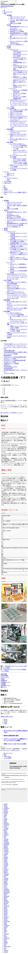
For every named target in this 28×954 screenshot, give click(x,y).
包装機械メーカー (6, 682)
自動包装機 (4, 674)
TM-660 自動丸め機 (9, 350)
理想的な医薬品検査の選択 (11, 735)
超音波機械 (10, 142)
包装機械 (3, 683)
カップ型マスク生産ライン (17, 144)
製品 (5, 13)
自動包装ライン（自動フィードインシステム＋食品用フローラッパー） (20, 78)
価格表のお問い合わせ (7, 716)
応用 (8, 179)
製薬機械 (9, 15)
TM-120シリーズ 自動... (10, 358)
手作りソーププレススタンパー (18, 116)
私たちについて (8, 12)
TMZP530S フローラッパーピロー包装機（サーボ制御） (20, 67)
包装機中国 (4, 680)
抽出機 (9, 46)
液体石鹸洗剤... (8, 355)
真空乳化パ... (7, 365)
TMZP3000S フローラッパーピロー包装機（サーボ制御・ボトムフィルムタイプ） (18, 249)
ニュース (6, 171)
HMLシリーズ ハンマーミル (18, 16)
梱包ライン (4, 687)
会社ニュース (10, 173)
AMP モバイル (15, 750)
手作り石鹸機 (10, 108)
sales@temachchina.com (16, 703)
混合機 (9, 25)
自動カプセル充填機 (15, 23)
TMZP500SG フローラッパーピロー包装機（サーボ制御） (20, 59)
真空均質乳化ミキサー (16, 29)
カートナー (13, 88)
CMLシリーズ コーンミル (17, 18)
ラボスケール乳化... (9, 373)
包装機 (9, 47)
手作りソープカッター (16, 113)
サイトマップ (6, 750)
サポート (6, 176)
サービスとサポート (12, 178)
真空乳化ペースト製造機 (17, 31)
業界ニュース (10, 175)
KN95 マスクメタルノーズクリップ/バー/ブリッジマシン (20, 152)
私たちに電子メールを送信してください (12, 412)
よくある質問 (7, 181)
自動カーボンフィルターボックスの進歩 (15, 743)
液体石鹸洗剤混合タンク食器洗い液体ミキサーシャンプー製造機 (18, 34)
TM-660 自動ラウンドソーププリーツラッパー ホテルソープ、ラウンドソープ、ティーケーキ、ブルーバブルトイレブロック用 (18, 103)
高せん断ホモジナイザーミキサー (16, 218)
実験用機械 (10, 129)
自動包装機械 (4, 675)
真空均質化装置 (8, 368)
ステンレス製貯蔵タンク (17, 44)
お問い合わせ (7, 183)
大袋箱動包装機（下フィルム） (18, 243)
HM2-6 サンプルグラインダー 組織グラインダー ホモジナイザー (18, 135)
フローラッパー (14, 49)
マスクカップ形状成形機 (20, 145)
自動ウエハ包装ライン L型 (17, 257)
